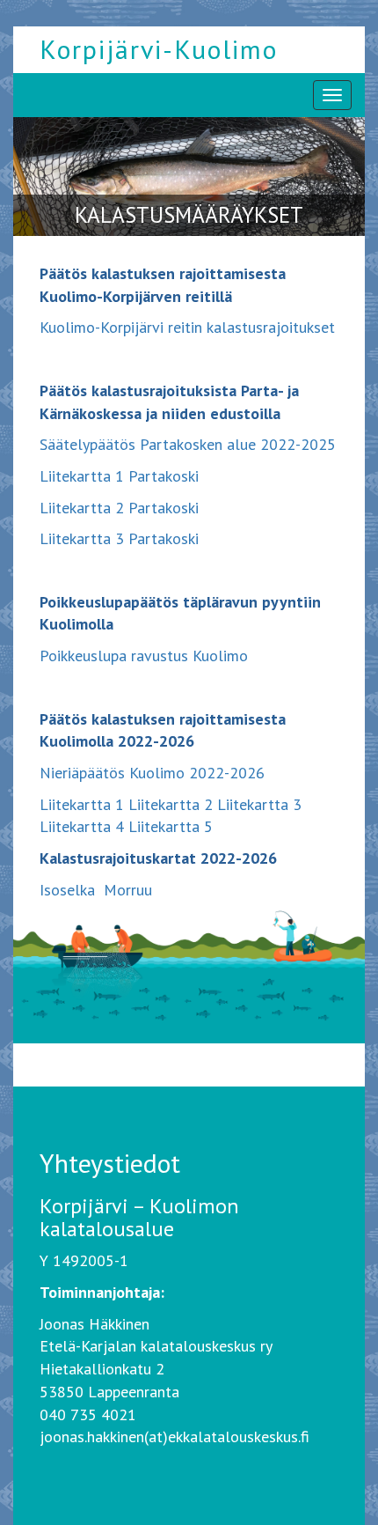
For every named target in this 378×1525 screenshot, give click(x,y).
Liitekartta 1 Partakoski (119, 476)
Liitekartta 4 (82, 826)
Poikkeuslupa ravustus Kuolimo (144, 655)
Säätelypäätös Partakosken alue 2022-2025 (188, 444)
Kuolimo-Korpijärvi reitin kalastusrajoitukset (187, 327)
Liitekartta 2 (170, 804)
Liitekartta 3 (259, 804)
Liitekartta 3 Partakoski (119, 538)
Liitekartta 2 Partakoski (119, 507)
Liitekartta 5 (170, 826)
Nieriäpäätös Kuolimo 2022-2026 (152, 772)
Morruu (128, 890)
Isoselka (67, 890)
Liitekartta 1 (82, 804)
